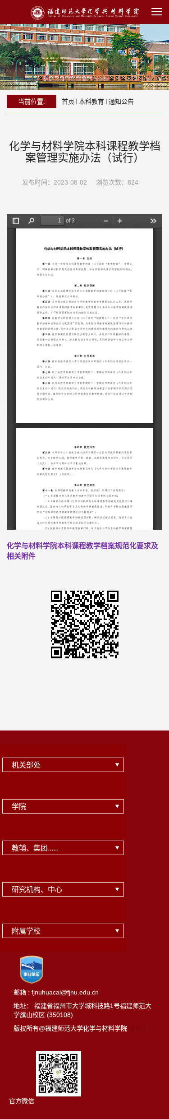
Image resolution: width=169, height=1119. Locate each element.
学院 (19, 806)
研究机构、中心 (37, 889)
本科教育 (91, 101)
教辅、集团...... (35, 848)
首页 (68, 101)
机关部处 (26, 765)
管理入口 (141, 1028)
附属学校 (26, 931)
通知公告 (121, 101)
